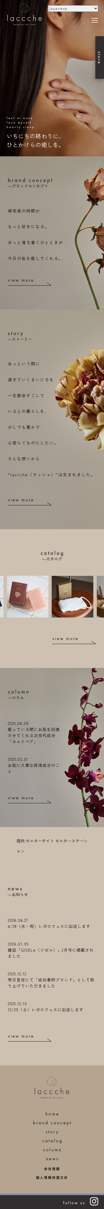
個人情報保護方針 (52, 1177)
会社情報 (52, 1168)
